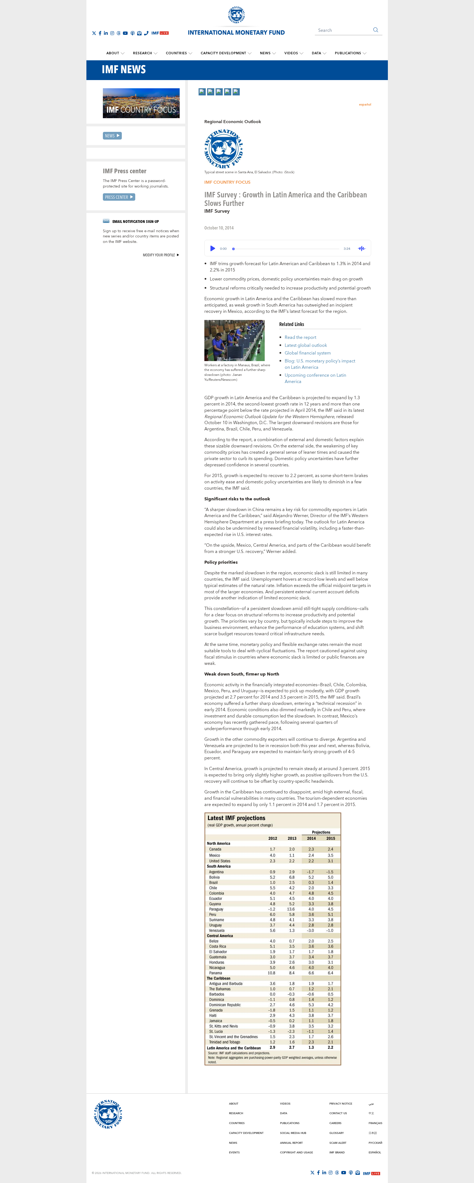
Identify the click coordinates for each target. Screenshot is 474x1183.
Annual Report (291, 1143)
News (265, 53)
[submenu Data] (324, 53)
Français (375, 1123)
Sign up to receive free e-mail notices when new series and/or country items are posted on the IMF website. (141, 236)
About (112, 53)
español (365, 104)
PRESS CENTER (116, 197)
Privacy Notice (340, 1103)
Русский (375, 1143)
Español (375, 1152)
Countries (176, 53)
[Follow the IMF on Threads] (118, 33)
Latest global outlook (306, 345)
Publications (348, 53)
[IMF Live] (371, 1173)
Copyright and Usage (296, 1152)
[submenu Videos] (301, 53)
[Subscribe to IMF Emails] (139, 33)
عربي (371, 1103)
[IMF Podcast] (132, 33)
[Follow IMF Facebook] (100, 33)
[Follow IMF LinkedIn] (106, 33)
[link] (202, 91)
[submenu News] (274, 53)
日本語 (373, 1133)
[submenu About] (122, 53)
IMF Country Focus (227, 182)
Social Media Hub (293, 1133)
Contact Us (338, 1113)
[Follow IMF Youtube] (125, 33)
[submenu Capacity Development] (249, 53)
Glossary (336, 1133)
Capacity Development (223, 53)
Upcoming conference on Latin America (315, 378)
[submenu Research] (155, 53)
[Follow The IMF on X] (94, 33)
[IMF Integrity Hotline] (146, 33)
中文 (371, 1113)
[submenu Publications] (364, 53)
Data (316, 53)
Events (234, 1152)
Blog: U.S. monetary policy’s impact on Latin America (320, 364)
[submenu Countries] (190, 53)
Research (142, 53)
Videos (291, 53)
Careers (335, 1123)
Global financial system (308, 353)
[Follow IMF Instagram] (112, 33)
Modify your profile (159, 255)
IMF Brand (337, 1152)
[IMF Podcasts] (351, 1172)
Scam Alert (337, 1143)
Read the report (300, 337)
